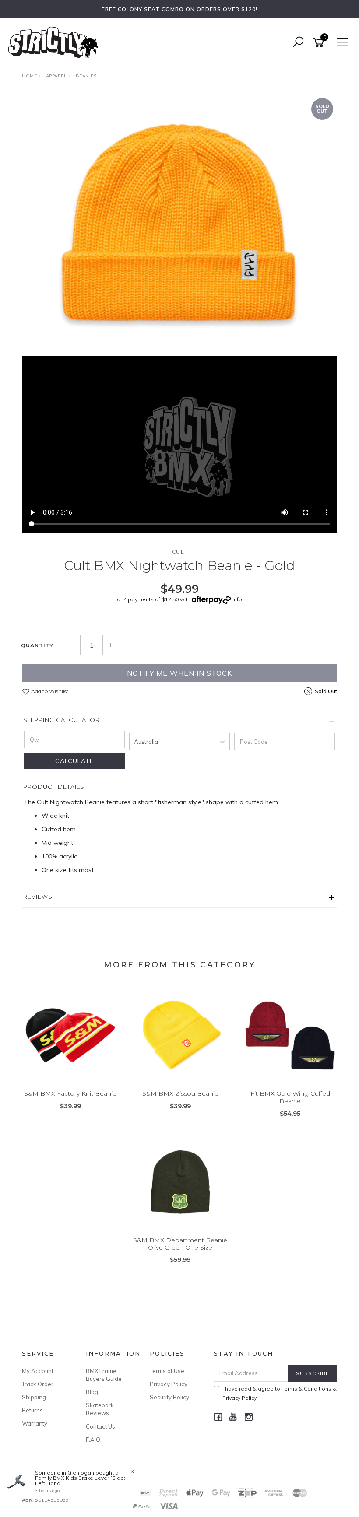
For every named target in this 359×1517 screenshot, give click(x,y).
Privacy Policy (168, 1383)
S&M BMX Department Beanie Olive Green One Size (180, 1243)
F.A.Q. (94, 1439)
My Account (37, 1370)
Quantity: (38, 645)
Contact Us (100, 1426)
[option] (179, 225)
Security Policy (169, 1397)
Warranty (34, 1423)
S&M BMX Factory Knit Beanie (70, 1093)
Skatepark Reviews (100, 1408)
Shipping (34, 1397)
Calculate (74, 761)
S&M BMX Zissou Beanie (180, 1093)
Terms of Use (167, 1370)
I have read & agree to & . (279, 1393)
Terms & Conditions (306, 1388)
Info (237, 599)
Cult (179, 551)
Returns (32, 1410)
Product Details (53, 786)
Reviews (38, 896)
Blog (92, 1391)
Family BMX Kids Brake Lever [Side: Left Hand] (80, 1480)
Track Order (37, 1383)
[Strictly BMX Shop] (55, 42)
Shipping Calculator (61, 719)
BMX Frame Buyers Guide (104, 1374)
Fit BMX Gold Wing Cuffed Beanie (290, 1097)
